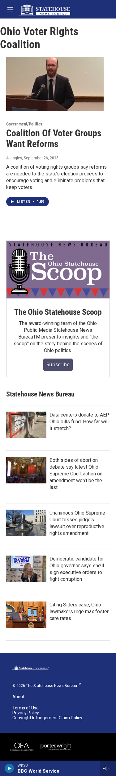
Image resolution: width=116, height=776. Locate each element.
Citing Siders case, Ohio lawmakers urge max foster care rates (79, 611)
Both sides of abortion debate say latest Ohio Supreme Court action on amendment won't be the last (75, 473)
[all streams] (108, 768)
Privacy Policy (25, 713)
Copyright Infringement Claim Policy (47, 718)
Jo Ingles (14, 157)
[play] (9, 768)
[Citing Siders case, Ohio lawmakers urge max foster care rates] (26, 615)
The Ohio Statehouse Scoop (58, 312)
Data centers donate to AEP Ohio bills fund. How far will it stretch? (79, 421)
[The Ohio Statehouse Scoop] (58, 269)
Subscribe (58, 364)
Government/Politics (24, 123)
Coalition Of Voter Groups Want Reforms (53, 138)
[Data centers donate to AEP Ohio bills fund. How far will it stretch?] (26, 425)
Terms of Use (25, 708)
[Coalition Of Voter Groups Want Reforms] (55, 84)
